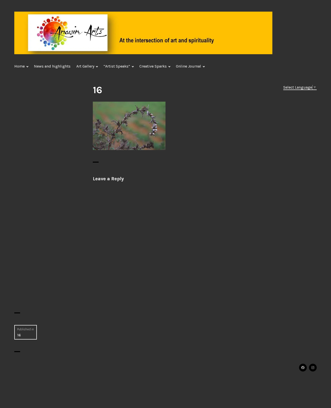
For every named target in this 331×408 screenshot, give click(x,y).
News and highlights (52, 66)
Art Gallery (85, 66)
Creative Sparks (153, 66)
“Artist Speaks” (116, 66)
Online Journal (188, 66)
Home (19, 66)
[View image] (129, 125)
